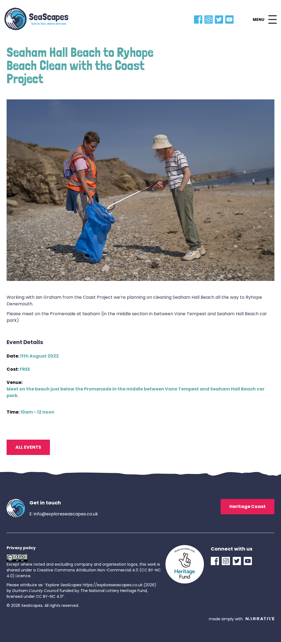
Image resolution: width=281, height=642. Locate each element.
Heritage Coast (247, 506)
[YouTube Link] (230, 19)
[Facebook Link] (199, 19)
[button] (264, 19)
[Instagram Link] (209, 19)
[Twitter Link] (220, 19)
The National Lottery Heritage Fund (113, 590)
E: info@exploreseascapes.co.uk (63, 514)
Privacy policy (21, 548)
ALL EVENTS (28, 447)
